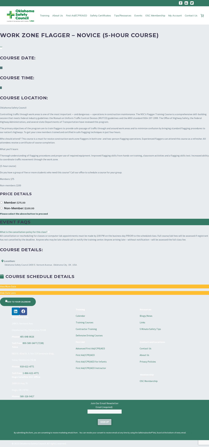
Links (142, 322)
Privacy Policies (148, 361)
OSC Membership (155, 15)
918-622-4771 (27, 366)
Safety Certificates (100, 15)
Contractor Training (86, 329)
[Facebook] (180, 3)
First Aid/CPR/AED (76, 15)
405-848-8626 (27, 336)
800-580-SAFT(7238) (33, 343)
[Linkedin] (15, 311)
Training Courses (84, 322)
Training (44, 15)
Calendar (80, 315)
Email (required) (105, 407)
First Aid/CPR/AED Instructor (91, 368)
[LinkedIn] (186, 3)
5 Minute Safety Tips (150, 329)
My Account (175, 15)
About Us (57, 15)
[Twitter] (192, 3)
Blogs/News (146, 315)
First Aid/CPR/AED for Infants (91, 361)
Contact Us (191, 15)
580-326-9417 (27, 396)
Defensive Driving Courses (89, 335)
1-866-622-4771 (31, 373)
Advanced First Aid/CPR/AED (90, 348)
